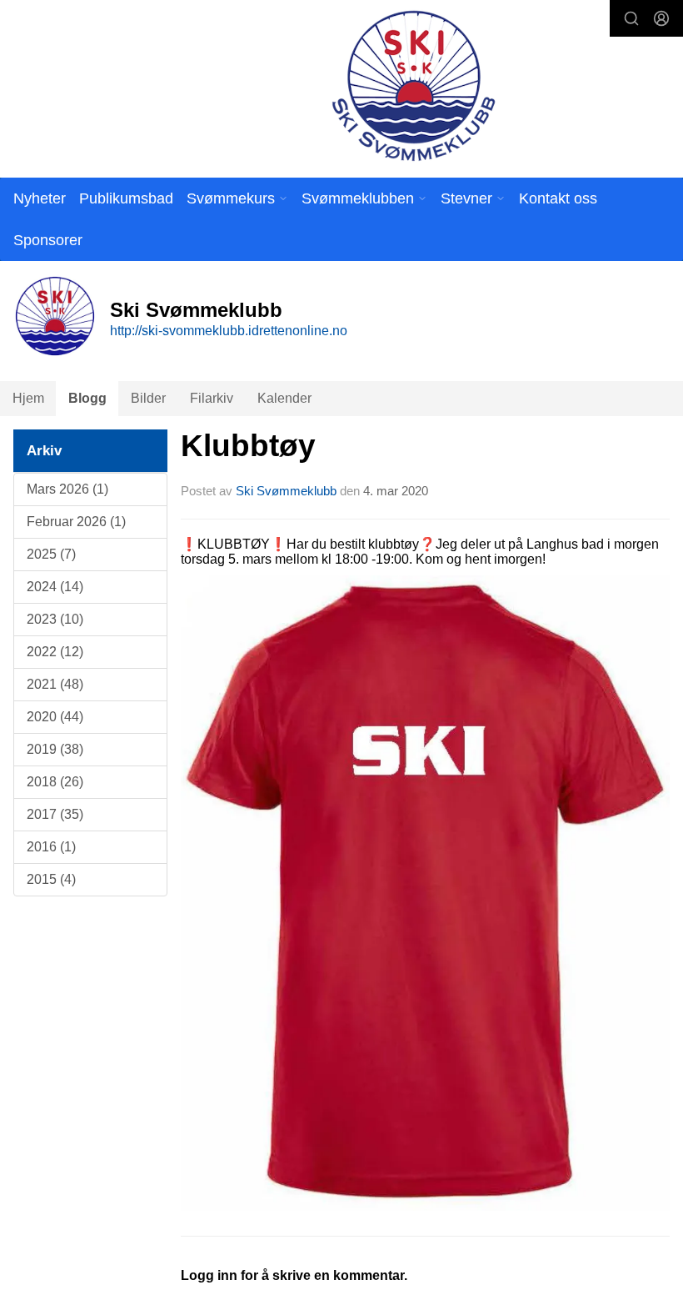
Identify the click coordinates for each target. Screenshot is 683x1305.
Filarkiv (211, 398)
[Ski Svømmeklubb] (413, 85)
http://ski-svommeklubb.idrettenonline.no (228, 331)
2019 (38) (55, 749)
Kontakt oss (558, 198)
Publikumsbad (126, 198)
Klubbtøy (248, 446)
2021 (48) (55, 684)
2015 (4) (51, 879)
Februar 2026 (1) (76, 521)
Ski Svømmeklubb (286, 491)
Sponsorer (47, 240)
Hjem (28, 398)
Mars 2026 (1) (67, 489)
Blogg (87, 398)
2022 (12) (55, 652)
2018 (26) (55, 782)
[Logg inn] (661, 18)
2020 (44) (55, 717)
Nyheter (39, 198)
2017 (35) (55, 814)
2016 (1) (51, 847)
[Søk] (631, 18)
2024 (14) (55, 587)
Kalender (284, 398)
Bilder (148, 398)
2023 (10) (55, 619)
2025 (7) (51, 554)
